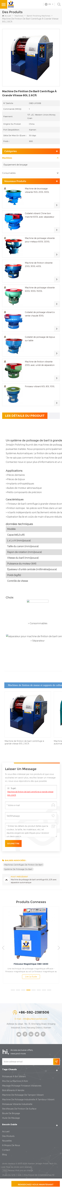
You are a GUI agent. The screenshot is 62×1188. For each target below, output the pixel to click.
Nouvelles (7, 1140)
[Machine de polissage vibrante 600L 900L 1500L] (13, 296)
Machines (19, 16)
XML (20, 1175)
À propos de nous (11, 1145)
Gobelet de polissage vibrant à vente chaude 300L (40, 314)
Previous (3, 948)
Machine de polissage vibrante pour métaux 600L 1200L (40, 240)
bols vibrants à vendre (13, 1090)
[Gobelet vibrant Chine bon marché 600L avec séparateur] (13, 222)
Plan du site (8, 1175)
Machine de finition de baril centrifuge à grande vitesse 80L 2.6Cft (30, 793)
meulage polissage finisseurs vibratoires (21, 1085)
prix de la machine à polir (15, 1081)
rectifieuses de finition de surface (19, 1108)
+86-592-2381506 (34, 1012)
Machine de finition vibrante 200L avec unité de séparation (40, 363)
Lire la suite (31, 976)
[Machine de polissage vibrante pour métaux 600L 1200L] (13, 246)
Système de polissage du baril (18, 869)
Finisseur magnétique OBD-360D (31, 964)
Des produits (8, 1136)
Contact (6, 1150)
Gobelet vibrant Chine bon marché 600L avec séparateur (39, 215)
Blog (4, 1154)
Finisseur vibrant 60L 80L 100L (40, 386)
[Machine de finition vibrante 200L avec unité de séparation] (13, 370)
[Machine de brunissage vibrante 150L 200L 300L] (13, 197)
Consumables (9, 173)
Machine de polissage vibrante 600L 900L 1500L (40, 289)
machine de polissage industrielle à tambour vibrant (28, 1099)
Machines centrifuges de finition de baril (23, 865)
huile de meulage (11, 1118)
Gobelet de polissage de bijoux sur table (40, 339)
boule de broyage (11, 1113)
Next (59, 948)
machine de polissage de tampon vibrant (23, 1095)
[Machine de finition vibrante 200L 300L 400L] (13, 271)
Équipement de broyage (15, 164)
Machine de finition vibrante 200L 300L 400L (38, 265)
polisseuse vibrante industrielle (17, 1104)
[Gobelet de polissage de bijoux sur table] (13, 345)
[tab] (24, 416)
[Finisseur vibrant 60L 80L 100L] (13, 395)
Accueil (8, 16)
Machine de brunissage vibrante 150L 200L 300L (37, 190)
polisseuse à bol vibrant (14, 1076)
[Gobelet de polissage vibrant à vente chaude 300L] (13, 321)
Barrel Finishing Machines (38, 16)
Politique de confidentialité (39, 1175)
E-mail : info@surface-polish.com (31, 1019)
